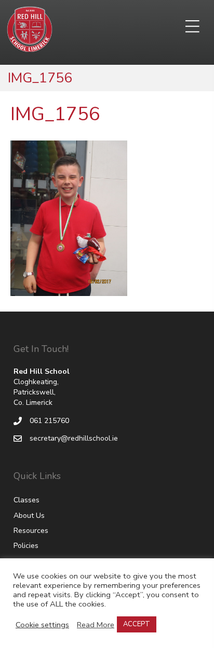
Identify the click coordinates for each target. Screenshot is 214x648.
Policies (26, 546)
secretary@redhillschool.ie (74, 438)
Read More (95, 624)
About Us (29, 515)
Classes (26, 500)
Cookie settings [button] (42, 624)
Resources (31, 531)
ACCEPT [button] (136, 624)
